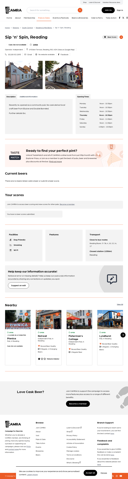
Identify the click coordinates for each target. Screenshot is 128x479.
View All (120, 304)
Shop (84, 2)
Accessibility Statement (75, 439)
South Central (27, 28)
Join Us (108, 10)
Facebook (64, 54)
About (38, 431)
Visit (37, 435)
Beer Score (112, 37)
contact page (13, 449)
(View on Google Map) (66, 49)
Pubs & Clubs (41, 439)
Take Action (40, 443)
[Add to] (121, 37)
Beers (38, 455)
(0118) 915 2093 (14, 54)
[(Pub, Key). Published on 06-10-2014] (18, 337)
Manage (104, 473)
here (112, 433)
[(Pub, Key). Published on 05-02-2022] (79, 337)
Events (38, 447)
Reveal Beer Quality (48, 346)
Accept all (90, 472)
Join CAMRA (41, 428)
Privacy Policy (71, 435)
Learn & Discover (94, 2)
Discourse (70, 459)
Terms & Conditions (74, 455)
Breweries (40, 451)
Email (30, 54)
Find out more (55, 161)
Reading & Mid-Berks (44, 28)
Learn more (32, 474)
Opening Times (83, 96)
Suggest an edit (18, 285)
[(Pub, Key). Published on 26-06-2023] (110, 337)
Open (35, 45)
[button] (123, 334)
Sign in (120, 10)
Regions (16, 28)
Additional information (29, 96)
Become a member (67, 204)
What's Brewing (72, 462)
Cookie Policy (71, 447)
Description (11, 96)
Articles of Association (75, 443)
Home (7, 28)
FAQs (28, 446)
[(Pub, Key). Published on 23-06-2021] (48, 337)
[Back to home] (13, 10)
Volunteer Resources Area (111, 2)
